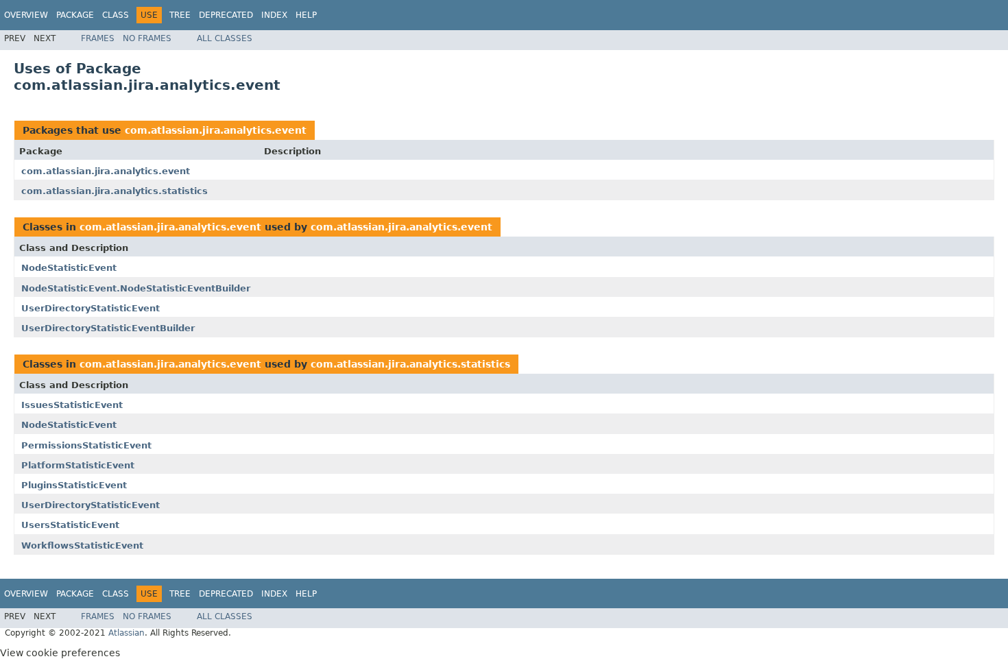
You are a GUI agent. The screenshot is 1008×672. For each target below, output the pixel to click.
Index (274, 15)
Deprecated (226, 15)
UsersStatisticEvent (70, 525)
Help (306, 15)
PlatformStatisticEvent (77, 465)
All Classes (224, 38)
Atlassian (126, 633)
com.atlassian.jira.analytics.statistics (114, 191)
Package (75, 15)
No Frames (147, 38)
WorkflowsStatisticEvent (82, 545)
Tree (180, 15)
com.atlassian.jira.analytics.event (216, 130)
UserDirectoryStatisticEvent (90, 308)
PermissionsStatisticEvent (86, 445)
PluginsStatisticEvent (74, 485)
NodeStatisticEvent (69, 268)
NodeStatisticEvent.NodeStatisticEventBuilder (135, 288)
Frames (98, 38)
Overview (26, 15)
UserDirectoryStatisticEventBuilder (108, 328)
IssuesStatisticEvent (72, 405)
